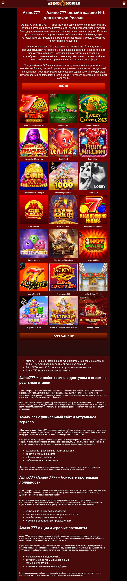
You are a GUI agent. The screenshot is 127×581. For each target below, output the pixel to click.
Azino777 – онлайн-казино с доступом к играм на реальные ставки (65, 360)
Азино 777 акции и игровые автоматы (48, 370)
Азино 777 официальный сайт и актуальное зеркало (56, 364)
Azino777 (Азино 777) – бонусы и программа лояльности (58, 367)
